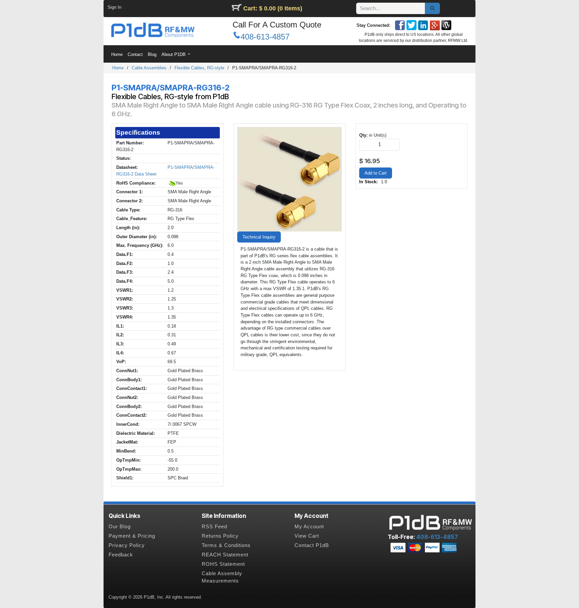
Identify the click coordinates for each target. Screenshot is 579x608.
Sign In (114, 7)
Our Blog (120, 526)
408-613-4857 (265, 36)
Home (118, 67)
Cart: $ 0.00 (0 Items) (272, 8)
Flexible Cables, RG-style (199, 67)
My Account (309, 526)
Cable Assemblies (149, 67)
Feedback (121, 554)
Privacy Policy (127, 545)
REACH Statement (225, 554)
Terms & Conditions (226, 545)
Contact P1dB (312, 545)
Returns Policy (220, 536)
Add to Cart (376, 173)
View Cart (307, 536)
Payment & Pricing (132, 536)
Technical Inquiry (259, 237)
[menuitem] (117, 54)
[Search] (432, 8)
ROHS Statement (223, 564)
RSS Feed (214, 526)
